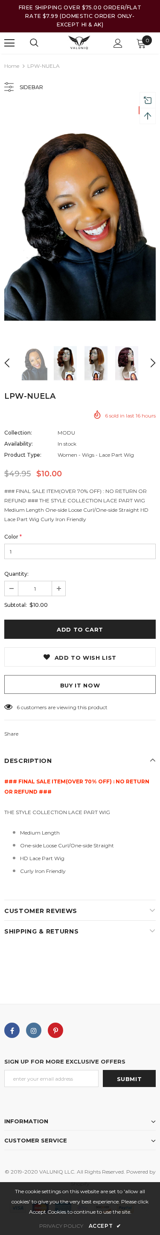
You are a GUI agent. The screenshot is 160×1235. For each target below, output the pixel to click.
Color (13, 536)
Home (11, 66)
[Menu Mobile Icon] (9, 43)
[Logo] (79, 42)
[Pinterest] (55, 1030)
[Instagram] (33, 1030)
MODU (66, 432)
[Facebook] (12, 1030)
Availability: (18, 444)
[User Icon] (117, 43)
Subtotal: (15, 605)
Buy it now (80, 685)
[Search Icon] (34, 43)
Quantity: (16, 574)
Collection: (18, 432)
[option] (80, 219)
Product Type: (22, 455)
